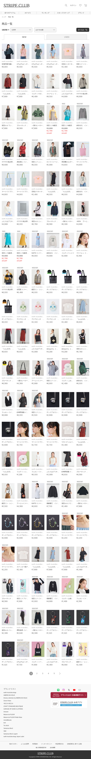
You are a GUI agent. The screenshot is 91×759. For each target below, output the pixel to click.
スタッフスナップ (63, 13)
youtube (74, 690)
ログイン (73, 5)
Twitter (69, 690)
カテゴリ (28, 13)
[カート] (85, 5)
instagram (63, 690)
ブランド (81, 13)
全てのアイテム (10, 13)
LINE (58, 690)
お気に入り (80, 5)
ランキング (45, 13)
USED (66, 37)
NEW (24, 37)
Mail (79, 690)
